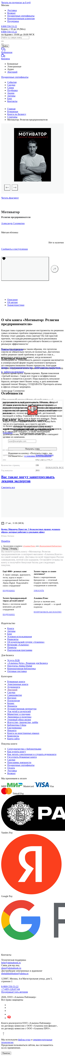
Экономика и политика (19, 717)
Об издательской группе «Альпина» (26, 642)
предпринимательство (21, 367)
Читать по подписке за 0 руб (16, 2)
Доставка (12, 10)
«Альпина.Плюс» (29, 546)
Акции (10, 93)
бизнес (4, 367)
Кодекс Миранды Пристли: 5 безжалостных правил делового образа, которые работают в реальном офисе (30, 530)
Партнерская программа (19, 650)
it (1, 371)
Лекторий (12, 72)
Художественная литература (21, 708)
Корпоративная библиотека (21, 668)
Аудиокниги (13, 687)
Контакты (12, 101)
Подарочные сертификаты (20, 15)
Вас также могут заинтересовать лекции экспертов (28, 479)
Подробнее (9, 591)
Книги (10, 628)
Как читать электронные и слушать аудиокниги (31, 754)
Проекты (11, 647)
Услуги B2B (13, 660)
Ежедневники (14, 727)
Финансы (12, 706)
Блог (9, 98)
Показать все (55, 467)
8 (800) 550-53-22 (9, 986)
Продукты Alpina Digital (19, 666)
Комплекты (13, 736)
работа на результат (14, 371)
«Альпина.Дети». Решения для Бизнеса (27, 663)
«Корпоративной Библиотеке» (50, 546)
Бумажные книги (16, 681)
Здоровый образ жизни (19, 719)
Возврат (11, 13)
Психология (13, 700)
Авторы (11, 96)
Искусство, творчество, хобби (22, 722)
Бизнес (10, 703)
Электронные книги (17, 684)
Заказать (39, 591)
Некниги (11, 730)
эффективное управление (47, 367)
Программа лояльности (19, 762)
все (8, 487)
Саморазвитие (14, 695)
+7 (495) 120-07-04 (10, 989)
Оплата (11, 768)
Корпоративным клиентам (21, 18)
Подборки (12, 90)
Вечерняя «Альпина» (18, 644)
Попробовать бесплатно (48, 612)
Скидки (11, 85)
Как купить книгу (16, 751)
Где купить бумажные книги (22, 757)
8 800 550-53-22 (9, 26)
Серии (10, 87)
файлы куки (24, 1039)
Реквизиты (12, 639)
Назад (5, 549)
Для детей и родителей (19, 711)
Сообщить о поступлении (14, 249)
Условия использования (19, 636)
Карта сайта (13, 738)
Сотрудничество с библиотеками (24, 749)
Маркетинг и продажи (18, 714)
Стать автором (20, 992)
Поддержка (13, 21)
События (11, 82)
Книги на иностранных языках (23, 733)
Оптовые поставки (17, 671)
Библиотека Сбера (16, 725)
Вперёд (13, 549)
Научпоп (11, 698)
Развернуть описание (12, 349)
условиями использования (37, 456)
